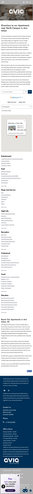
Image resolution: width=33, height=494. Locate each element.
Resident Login (7, 470)
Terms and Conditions (9, 474)
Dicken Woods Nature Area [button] (8, 241)
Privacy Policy (19, 474)
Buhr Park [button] (3, 235)
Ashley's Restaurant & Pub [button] (8, 213)
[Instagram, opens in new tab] (9, 390)
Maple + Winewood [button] (6, 288)
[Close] (24, 121)
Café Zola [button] (3, 222)
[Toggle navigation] (3, 2)
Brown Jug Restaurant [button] (7, 220)
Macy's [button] (3, 203)
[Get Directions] (30, 92)
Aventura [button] (3, 216)
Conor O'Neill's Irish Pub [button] (7, 225)
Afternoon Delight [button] (6, 171)
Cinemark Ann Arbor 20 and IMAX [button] (9, 176)
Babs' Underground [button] (6, 218)
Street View (22, 102)
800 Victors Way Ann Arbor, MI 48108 (16, 133)
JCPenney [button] (3, 199)
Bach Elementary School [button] (7, 298)
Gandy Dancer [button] (4, 180)
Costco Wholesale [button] (6, 195)
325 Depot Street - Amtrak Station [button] (10, 277)
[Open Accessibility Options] (3, 486)
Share (30, 371)
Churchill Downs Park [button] (6, 239)
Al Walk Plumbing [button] (6, 260)
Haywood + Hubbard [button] (6, 281)
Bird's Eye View (12, 102)
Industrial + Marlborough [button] (7, 286)
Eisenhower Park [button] (5, 243)
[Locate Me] (25, 92)
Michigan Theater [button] (5, 163)
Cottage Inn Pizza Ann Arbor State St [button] (11, 178)
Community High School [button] (7, 307)
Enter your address (8, 92)
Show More (4, 186)
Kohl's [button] (3, 201)
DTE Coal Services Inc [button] (6, 267)
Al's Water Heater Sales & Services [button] (10, 262)
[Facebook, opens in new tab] (4, 390)
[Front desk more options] (30, 490)
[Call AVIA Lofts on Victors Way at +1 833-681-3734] (30, 2)
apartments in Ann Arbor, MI (19, 329)
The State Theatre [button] (6, 165)
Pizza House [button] (4, 182)
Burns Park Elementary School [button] (9, 302)
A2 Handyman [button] (4, 256)
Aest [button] (2, 192)
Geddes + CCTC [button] (5, 279)
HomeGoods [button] (4, 197)
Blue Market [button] (4, 174)
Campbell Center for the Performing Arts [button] (12, 159)
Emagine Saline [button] (5, 161)
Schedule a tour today (6, 364)
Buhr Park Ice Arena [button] (6, 237)
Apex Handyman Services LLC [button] (8, 265)
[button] (24, 2)
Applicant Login (16, 470)
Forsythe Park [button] (4, 246)
